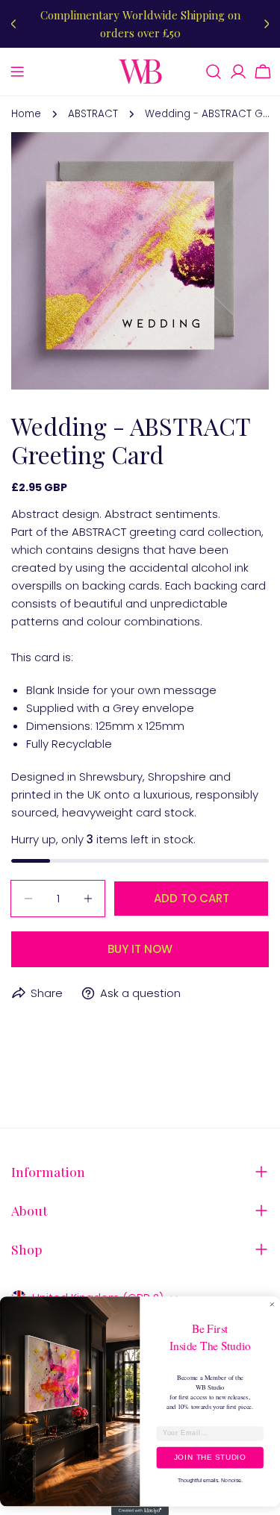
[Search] (213, 72)
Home (26, 114)
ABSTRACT (93, 114)
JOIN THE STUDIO (210, 1458)
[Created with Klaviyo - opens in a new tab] (140, 1510)
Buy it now (140, 949)
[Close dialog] (272, 1304)
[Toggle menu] (17, 72)
